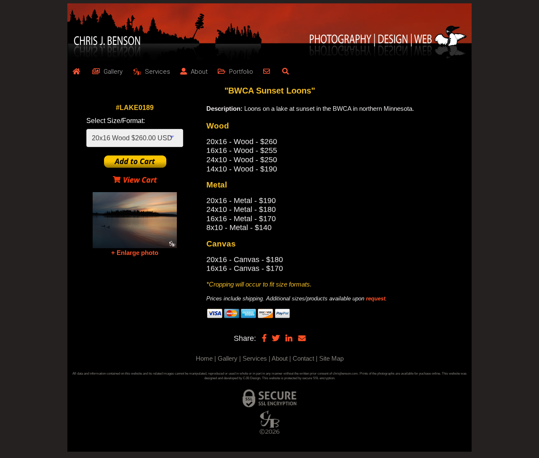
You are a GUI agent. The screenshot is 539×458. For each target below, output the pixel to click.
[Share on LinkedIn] (289, 338)
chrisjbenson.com (345, 373)
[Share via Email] (302, 338)
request (375, 298)
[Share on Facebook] (264, 338)
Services (255, 358)
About (280, 358)
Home (204, 358)
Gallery (227, 358)
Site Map (331, 358)
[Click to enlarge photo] (135, 220)
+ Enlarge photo (134, 252)
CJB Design (251, 378)
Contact (303, 358)
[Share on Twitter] (276, 338)
